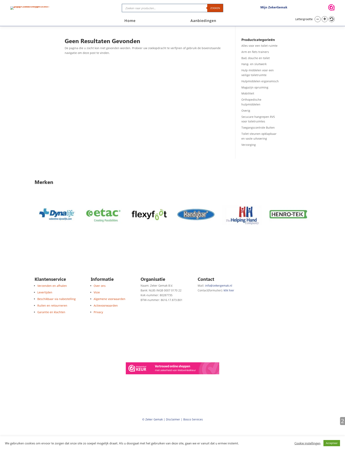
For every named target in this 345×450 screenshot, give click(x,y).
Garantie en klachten (51, 312)
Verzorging (248, 145)
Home (130, 21)
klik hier (229, 290)
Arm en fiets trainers (255, 52)
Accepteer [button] (332, 443)
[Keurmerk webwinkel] (331, 8)
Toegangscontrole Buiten (258, 127)
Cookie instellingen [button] (307, 443)
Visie (97, 292)
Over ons (100, 286)
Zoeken (215, 8)
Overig (245, 110)
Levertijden (44, 292)
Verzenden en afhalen (52, 286)
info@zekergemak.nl (218, 285)
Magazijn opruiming (254, 87)
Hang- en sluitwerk (254, 64)
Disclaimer (173, 419)
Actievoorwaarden (106, 305)
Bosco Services (193, 419)
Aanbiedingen (203, 21)
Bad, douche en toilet (255, 58)
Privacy (98, 312)
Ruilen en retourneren (52, 305)
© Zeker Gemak (152, 419)
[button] (318, 19)
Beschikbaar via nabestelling (56, 299)
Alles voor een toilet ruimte (259, 46)
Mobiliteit (247, 93)
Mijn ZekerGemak (273, 7)
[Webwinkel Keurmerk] (172, 369)
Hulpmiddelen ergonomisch (260, 81)
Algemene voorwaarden (109, 299)
